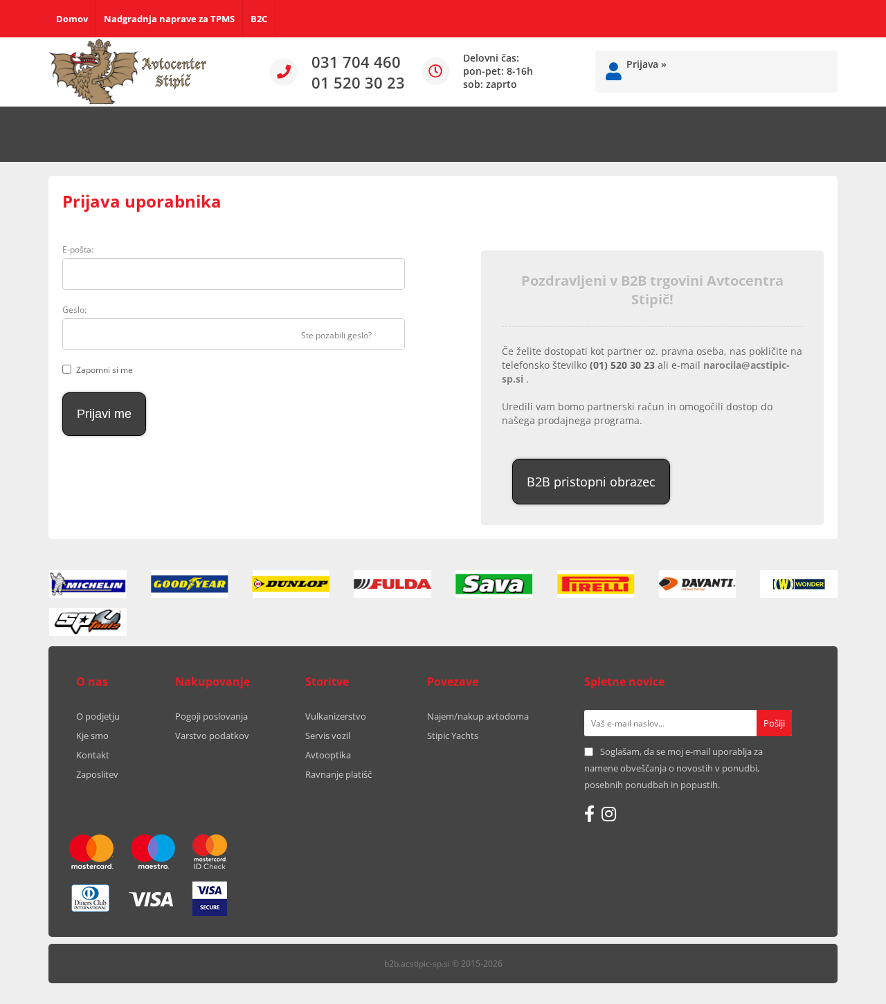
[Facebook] (589, 814)
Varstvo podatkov (212, 735)
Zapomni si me (104, 370)
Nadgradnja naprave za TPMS (169, 18)
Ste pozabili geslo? (336, 335)
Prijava (646, 64)
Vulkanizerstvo (335, 716)
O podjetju (98, 716)
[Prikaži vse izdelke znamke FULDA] (392, 584)
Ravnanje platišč (338, 774)
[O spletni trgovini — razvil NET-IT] (798, 964)
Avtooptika (328, 755)
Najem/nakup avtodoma (478, 716)
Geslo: (74, 310)
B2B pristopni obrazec (591, 481)
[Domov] (128, 72)
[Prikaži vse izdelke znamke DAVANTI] (697, 584)
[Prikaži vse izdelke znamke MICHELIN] (88, 584)
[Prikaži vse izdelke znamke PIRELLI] (596, 584)
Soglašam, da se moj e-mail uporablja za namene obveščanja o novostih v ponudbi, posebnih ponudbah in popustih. (673, 768)
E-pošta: (77, 249)
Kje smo (92, 735)
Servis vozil (327, 735)
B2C (259, 18)
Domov (72, 18)
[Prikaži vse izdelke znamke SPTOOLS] (88, 622)
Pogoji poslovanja (211, 716)
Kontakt (92, 755)
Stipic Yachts (452, 735)
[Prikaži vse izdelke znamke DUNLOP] (291, 584)
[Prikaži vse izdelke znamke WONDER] (799, 584)
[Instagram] (609, 814)
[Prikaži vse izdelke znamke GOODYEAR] (189, 584)
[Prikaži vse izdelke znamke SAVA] (494, 584)
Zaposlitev (97, 774)
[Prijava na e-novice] (774, 723)
